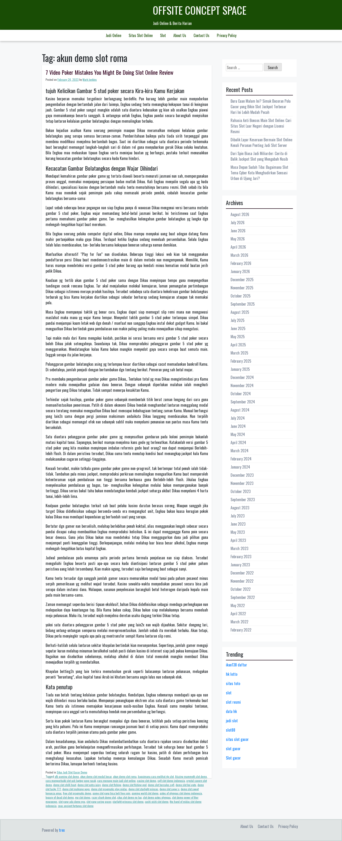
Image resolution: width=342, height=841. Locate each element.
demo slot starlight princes (143, 789)
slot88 (230, 730)
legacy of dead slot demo (60, 797)
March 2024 (239, 450)
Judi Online (113, 35)
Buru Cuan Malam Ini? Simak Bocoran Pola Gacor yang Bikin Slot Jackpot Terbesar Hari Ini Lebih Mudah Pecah (261, 106)
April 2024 (238, 442)
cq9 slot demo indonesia (171, 781)
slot (228, 693)
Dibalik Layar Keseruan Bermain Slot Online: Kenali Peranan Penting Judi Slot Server (262, 142)
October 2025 (241, 296)
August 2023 (240, 507)
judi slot (232, 720)
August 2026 (240, 214)
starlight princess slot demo (128, 802)
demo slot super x (169, 789)
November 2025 (242, 287)
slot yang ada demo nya (72, 802)
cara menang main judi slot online (116, 781)
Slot (163, 35)
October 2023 (241, 491)
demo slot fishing (111, 785)
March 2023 (239, 548)
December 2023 (242, 475)
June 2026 (238, 230)
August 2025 (240, 312)
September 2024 (243, 402)
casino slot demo (146, 781)
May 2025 (238, 336)
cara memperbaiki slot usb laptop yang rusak (71, 781)
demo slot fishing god (135, 785)
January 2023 (240, 564)
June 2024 (238, 426)
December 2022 (242, 573)
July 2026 (238, 222)
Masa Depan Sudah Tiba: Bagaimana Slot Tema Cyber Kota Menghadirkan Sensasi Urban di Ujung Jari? (259, 172)
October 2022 (241, 589)
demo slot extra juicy (89, 785)
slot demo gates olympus (157, 797)
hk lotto (231, 674)
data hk (231, 711)
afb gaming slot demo (67, 776)
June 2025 (238, 328)
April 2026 (238, 247)
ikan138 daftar (236, 665)
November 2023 (242, 483)
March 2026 (239, 255)
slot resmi (233, 702)
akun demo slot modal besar (96, 776)
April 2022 (238, 613)
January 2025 (240, 369)
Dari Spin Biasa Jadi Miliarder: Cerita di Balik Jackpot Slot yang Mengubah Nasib (259, 156)
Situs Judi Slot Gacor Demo (72, 772)
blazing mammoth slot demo (191, 776)
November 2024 (242, 385)
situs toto (233, 683)
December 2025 (242, 279)
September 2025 (243, 304)
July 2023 (238, 516)
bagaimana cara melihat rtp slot (156, 776)
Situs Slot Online (141, 35)
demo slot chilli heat (64, 785)
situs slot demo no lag (129, 797)
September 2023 (243, 499)
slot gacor (233, 748)
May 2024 (238, 434)
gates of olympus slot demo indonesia (181, 793)
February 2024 (241, 459)
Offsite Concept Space (199, 10)
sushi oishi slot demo (156, 802)
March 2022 (239, 622)
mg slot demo (82, 797)
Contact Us (201, 35)
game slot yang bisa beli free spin (111, 793)
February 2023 (241, 556)
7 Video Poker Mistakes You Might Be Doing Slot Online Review (109, 72)
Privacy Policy (226, 35)
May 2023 (238, 532)
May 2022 (238, 605)
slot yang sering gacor (99, 802)
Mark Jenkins (90, 79)
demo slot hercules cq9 (161, 785)
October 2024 (241, 393)
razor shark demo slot (104, 797)
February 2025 (241, 361)
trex (62, 830)
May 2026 (238, 239)
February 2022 (241, 630)
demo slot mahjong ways (76, 789)
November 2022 (242, 581)
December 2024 (242, 377)
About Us (179, 35)
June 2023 (238, 524)
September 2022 (243, 597)
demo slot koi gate (186, 785)
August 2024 (240, 410)
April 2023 (238, 540)
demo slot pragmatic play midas (109, 789)
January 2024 (240, 467)
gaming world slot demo (145, 793)
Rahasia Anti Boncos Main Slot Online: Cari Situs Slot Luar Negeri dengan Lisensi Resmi (261, 126)
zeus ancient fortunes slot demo (76, 806)
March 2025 (239, 353)
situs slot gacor (237, 739)
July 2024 (238, 418)
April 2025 (238, 345)
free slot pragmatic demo (77, 793)
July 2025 (238, 320)
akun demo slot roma (125, 776)
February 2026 (241, 263)
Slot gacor (233, 758)
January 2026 (240, 271)
